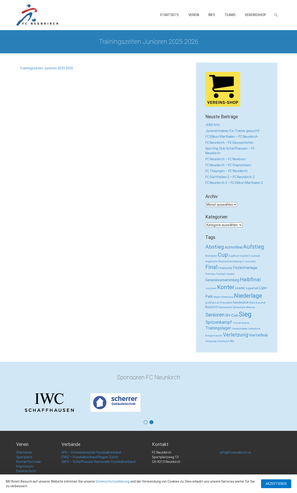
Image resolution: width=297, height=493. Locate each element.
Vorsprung (211, 341)
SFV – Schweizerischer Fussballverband (91, 452)
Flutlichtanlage (245, 268)
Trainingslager (218, 328)
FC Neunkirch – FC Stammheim (228, 165)
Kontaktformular (28, 462)
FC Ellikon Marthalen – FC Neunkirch (231, 136)
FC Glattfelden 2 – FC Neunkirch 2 (230, 177)
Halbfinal (250, 279)
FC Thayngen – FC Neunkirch (226, 171)
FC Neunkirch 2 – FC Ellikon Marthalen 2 (234, 183)
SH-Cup (231, 315)
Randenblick (241, 302)
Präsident (226, 302)
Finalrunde (225, 268)
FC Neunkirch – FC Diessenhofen (229, 142)
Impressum (24, 466)
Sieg (245, 314)
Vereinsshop (255, 15)
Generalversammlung (222, 280)
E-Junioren (254, 255)
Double (243, 255)
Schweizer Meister (244, 307)
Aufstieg (253, 246)
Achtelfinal (233, 247)
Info (211, 15)
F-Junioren (249, 261)
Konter (225, 287)
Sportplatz (24, 457)
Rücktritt (211, 307)
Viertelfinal (258, 335)
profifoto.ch (212, 302)
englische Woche (215, 261)
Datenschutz (26, 471)
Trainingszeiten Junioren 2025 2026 (46, 68)
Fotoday (210, 273)
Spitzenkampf (218, 322)
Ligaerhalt (252, 288)
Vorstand (223, 341)
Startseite (169, 15)
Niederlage (248, 295)
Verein (193, 15)
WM (232, 341)
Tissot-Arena (241, 322)
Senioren (214, 315)
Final (211, 267)
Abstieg (214, 247)
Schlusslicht (225, 307)
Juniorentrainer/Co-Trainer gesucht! (232, 131)
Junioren (210, 288)
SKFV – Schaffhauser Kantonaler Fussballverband (98, 462)
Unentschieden (240, 328)
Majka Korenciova (223, 296)
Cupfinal (234, 255)
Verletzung (235, 335)
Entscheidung (234, 261)
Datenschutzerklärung (112, 481)
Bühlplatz (211, 255)
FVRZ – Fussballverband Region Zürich (89, 457)
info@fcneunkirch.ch (235, 452)
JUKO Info (212, 125)
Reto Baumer (257, 302)
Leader (240, 288)
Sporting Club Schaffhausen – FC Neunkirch (230, 151)
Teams (230, 15)
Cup (223, 254)
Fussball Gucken (225, 273)
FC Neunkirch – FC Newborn (225, 159)
